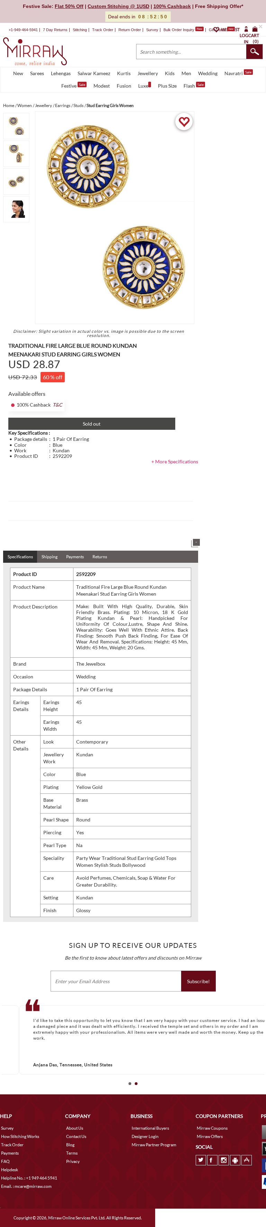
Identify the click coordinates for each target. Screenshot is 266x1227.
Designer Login (145, 1136)
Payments (75, 556)
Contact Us (76, 1136)
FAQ (5, 1161)
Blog (70, 1144)
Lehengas (61, 73)
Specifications (20, 556)
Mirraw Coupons (212, 1128)
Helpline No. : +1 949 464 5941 (29, 1178)
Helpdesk (9, 1169)
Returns (99, 556)
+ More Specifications (174, 461)
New (18, 73)
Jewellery (148, 73)
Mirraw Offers (210, 1136)
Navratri (237, 73)
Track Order (102, 30)
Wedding (208, 73)
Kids (170, 73)
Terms (72, 1153)
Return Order (129, 30)
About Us (74, 1128)
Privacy (73, 1161)
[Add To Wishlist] (184, 121)
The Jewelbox (90, 664)
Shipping (49, 556)
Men (186, 73)
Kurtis (124, 73)
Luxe (143, 86)
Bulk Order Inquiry (178, 30)
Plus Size (167, 86)
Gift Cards (221, 30)
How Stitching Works (20, 1136)
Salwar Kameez (94, 73)
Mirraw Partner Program (154, 1144)
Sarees (37, 73)
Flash (194, 85)
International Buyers (150, 1128)
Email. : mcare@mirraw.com (26, 1186)
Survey (152, 30)
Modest (102, 86)
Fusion (124, 86)
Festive (73, 85)
